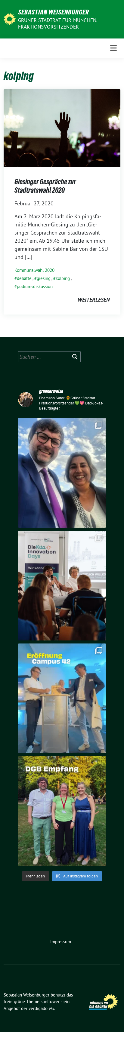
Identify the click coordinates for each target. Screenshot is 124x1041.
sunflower (50, 1001)
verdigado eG (41, 1008)
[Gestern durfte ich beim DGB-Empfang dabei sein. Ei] (62, 811)
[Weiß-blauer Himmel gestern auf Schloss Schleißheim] (62, 473)
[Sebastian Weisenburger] (10, 18)
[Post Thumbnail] (62, 127)
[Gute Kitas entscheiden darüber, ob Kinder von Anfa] (62, 585)
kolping (63, 278)
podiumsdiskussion (35, 286)
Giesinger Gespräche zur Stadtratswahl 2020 (45, 186)
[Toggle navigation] (113, 48)
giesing (44, 278)
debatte (24, 278)
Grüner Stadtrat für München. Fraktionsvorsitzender (58, 23)
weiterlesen (94, 299)
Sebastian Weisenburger (53, 12)
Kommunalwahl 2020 (34, 270)
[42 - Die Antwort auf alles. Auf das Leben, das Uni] (62, 698)
